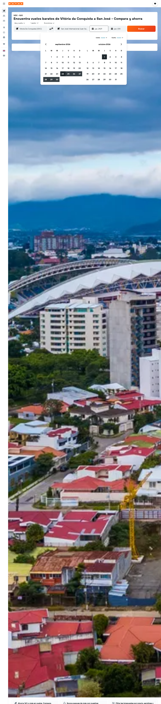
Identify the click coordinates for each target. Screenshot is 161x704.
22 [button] (51, 74)
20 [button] (79, 68)
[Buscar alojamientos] (4, 15)
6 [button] (79, 57)
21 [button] (46, 74)
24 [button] (63, 74)
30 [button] (57, 79)
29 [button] (51, 79)
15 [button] (51, 68)
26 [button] (74, 74)
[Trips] (4, 44)
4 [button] (68, 57)
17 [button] (63, 68)
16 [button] (57, 68)
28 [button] (46, 79)
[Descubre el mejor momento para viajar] (4, 37)
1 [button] (51, 57)
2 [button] (57, 57)
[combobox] (20, 23)
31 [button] (116, 79)
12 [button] (74, 62)
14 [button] (46, 68)
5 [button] (74, 57)
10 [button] (63, 62)
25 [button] (68, 74)
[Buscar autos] (4, 20)
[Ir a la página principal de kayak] (15, 3)
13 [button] (80, 62)
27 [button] (80, 74)
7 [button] (45, 62)
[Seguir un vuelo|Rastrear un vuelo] (4, 32)
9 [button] (57, 62)
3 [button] (62, 57)
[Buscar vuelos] (4, 10)
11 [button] (68, 62)
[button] (4, 3)
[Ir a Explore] (4, 27)
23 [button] (57, 74)
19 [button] (74, 68)
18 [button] (68, 68)
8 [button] (51, 62)
